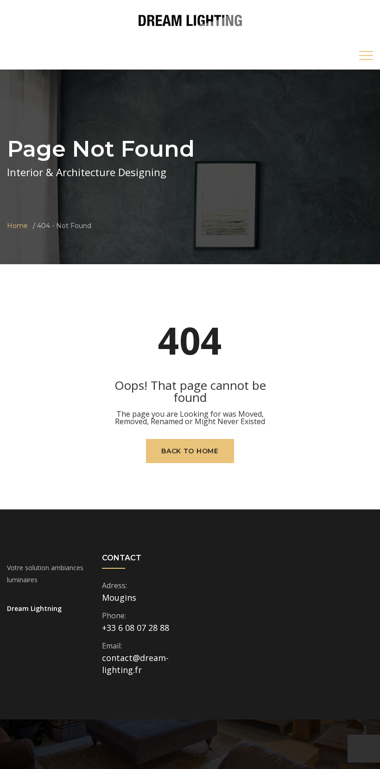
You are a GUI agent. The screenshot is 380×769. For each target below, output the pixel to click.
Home (17, 226)
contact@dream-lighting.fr (135, 663)
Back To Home (189, 451)
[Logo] (190, 20)
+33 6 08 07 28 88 (135, 627)
